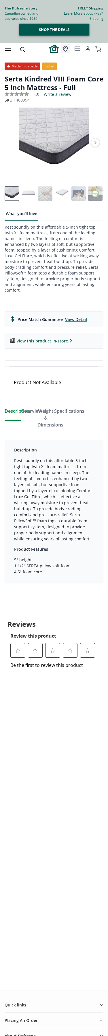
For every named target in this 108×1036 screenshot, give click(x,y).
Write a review (57, 94)
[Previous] (12, 142)
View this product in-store (42, 341)
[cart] (98, 48)
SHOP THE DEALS (54, 29)
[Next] (95, 142)
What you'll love (21, 213)
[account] (88, 49)
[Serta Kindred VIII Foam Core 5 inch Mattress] (54, 143)
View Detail (76, 319)
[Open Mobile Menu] (8, 48)
